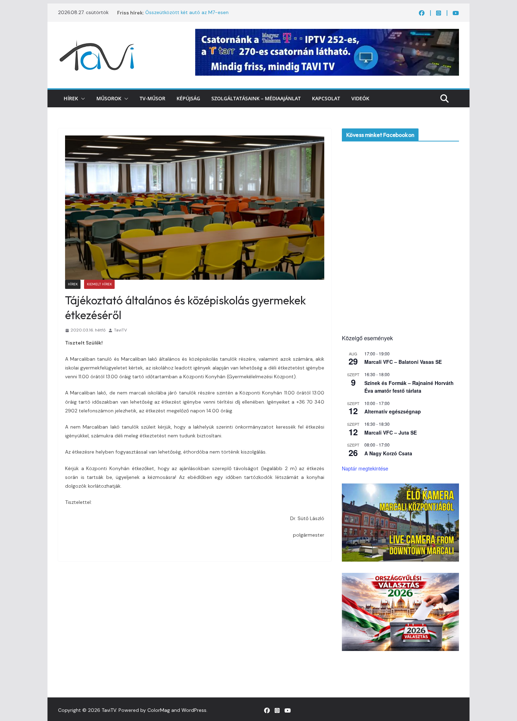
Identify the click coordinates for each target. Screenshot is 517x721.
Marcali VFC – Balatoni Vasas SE (403, 361)
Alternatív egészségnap (392, 411)
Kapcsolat (326, 98)
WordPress (193, 710)
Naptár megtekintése (365, 468)
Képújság (188, 98)
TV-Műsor (152, 98)
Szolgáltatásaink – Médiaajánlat (256, 98)
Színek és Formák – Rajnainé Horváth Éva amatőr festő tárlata (409, 386)
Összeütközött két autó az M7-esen (187, 13)
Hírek (71, 98)
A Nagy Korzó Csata (388, 453)
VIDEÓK (360, 98)
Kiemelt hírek (99, 284)
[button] (81, 98)
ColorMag (158, 710)
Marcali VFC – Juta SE (390, 432)
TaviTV (120, 330)
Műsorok (108, 98)
